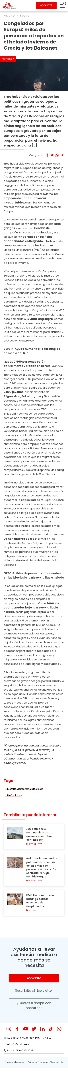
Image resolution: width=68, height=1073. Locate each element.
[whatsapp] (59, 1029)
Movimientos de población (25, 788)
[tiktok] (51, 1029)
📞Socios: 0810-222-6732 (18, 1050)
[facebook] (17, 1029)
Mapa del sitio (56, 1062)
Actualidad (9, 15)
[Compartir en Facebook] (47, 155)
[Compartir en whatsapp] (57, 155)
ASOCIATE (46, 5)
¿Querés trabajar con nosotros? (34, 1005)
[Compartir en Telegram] (61, 155)
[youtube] (25, 1029)
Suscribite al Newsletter (34, 990)
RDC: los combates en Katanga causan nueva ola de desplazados (40, 901)
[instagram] (9, 1029)
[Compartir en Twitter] (52, 155)
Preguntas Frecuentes (15, 1062)
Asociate (34, 978)
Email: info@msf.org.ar (17, 1044)
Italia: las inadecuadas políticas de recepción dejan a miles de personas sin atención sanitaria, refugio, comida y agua (41, 867)
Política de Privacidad (38, 1062)
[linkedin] (42, 1029)
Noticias (24, 15)
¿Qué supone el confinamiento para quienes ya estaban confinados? (39, 834)
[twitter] (34, 1029)
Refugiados (15, 795)
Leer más (31, 843)
